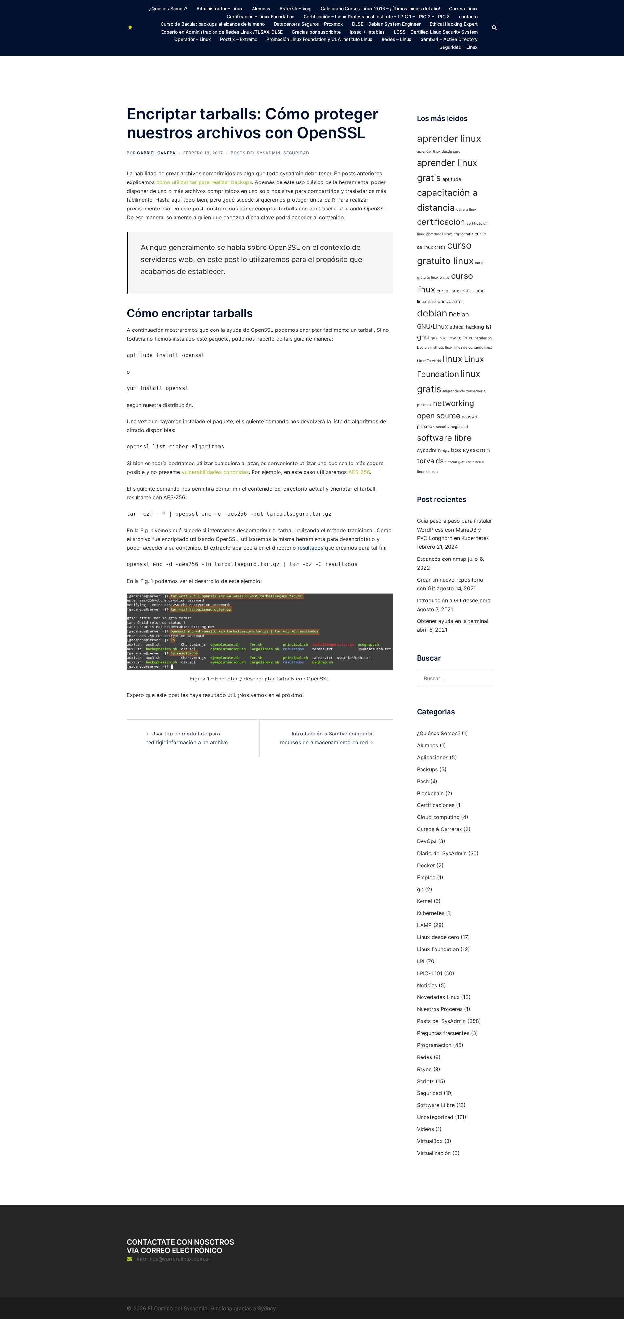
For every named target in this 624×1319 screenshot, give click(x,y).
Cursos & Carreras (439, 829)
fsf (488, 327)
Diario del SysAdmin (442, 853)
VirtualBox (430, 1141)
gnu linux (438, 338)
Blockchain (430, 793)
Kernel (424, 901)
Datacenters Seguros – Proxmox (308, 24)
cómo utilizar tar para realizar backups (204, 182)
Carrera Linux (463, 8)
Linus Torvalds (429, 361)
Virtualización (434, 1153)
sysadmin (429, 450)
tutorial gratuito (458, 462)
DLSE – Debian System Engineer (386, 24)
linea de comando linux (473, 347)
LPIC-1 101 (429, 973)
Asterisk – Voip (296, 8)
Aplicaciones (432, 757)
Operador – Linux (192, 39)
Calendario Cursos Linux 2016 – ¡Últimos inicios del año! (380, 8)
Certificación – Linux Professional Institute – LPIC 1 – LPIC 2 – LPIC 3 (377, 16)
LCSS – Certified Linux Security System (436, 31)
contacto (468, 16)
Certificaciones (435, 805)
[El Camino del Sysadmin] (130, 27)
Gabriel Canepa (156, 152)
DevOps (426, 841)
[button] (494, 27)
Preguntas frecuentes (443, 1033)
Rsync (424, 1069)
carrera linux (466, 210)
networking (453, 403)
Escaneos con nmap (441, 559)
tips (446, 451)
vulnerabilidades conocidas (215, 472)
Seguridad (296, 152)
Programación (434, 1045)
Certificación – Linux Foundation (260, 16)
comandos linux (439, 234)
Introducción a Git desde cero (454, 600)
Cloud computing (438, 817)
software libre (444, 438)
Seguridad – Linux (458, 47)
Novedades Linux (438, 997)
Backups (427, 769)
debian (432, 313)
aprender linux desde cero (438, 151)
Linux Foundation (438, 949)
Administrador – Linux (219, 8)
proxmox (426, 426)
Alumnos (261, 8)
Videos (425, 1129)
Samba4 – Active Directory (449, 39)
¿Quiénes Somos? (168, 8)
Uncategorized (435, 1117)
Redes (424, 1057)
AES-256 (359, 472)
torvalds (430, 460)
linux (452, 358)
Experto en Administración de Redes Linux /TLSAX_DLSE (222, 31)
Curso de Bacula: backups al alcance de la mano (213, 24)
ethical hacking (466, 327)
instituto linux (441, 347)
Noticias (427, 985)
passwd (469, 416)
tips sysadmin (470, 450)
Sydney (267, 1308)
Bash (423, 781)
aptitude (451, 179)
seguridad (459, 427)
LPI (420, 961)
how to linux (459, 337)
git (420, 889)
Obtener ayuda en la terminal (452, 621)
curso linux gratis (454, 290)
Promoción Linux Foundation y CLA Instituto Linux (319, 39)
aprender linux (449, 138)
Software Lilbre (436, 1105)
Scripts (425, 1081)
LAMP (424, 925)
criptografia (463, 234)
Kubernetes (430, 913)
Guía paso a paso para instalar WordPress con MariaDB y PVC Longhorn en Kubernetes (454, 530)
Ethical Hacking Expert (454, 24)
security (442, 427)
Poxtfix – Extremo (238, 39)
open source (438, 415)
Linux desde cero (438, 937)
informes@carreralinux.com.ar (173, 1259)
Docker (426, 865)
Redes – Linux (396, 39)
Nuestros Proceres (439, 1009)
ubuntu (432, 472)
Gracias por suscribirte (316, 31)
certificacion (441, 222)
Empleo (426, 877)
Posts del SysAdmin (255, 152)
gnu (423, 337)
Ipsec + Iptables (367, 31)
